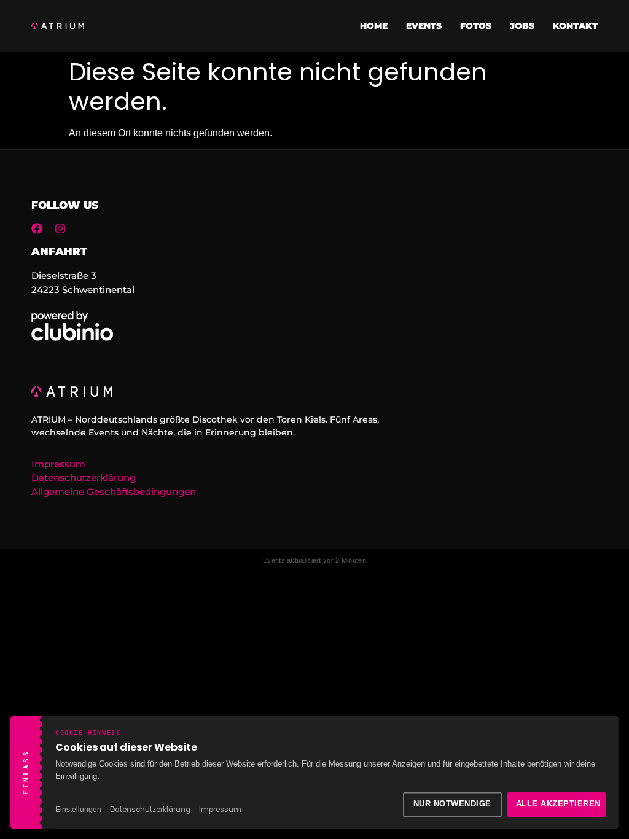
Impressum (220, 809)
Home (374, 25)
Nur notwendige (452, 804)
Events (424, 25)
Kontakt (575, 25)
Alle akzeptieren (558, 804)
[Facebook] (36, 228)
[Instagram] (60, 228)
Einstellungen (78, 809)
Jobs (522, 25)
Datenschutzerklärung (150, 809)
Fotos (475, 25)
